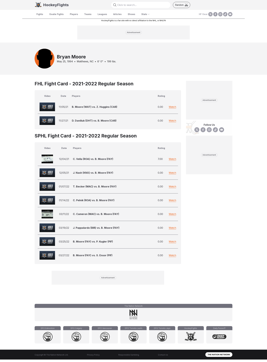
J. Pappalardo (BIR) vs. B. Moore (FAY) (96, 227)
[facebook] (215, 14)
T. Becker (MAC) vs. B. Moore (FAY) (95, 186)
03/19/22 (64, 227)
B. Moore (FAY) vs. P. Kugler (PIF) (93, 241)
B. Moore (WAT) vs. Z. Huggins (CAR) (94, 106)
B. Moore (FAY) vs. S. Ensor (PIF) (92, 255)
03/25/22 (64, 241)
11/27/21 (63, 120)
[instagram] (220, 14)
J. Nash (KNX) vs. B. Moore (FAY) (93, 172)
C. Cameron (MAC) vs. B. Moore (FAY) (96, 214)
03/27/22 (64, 255)
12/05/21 (64, 172)
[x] (210, 14)
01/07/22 (64, 186)
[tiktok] (225, 14)
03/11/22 (64, 214)
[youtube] (230, 14)
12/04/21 (64, 159)
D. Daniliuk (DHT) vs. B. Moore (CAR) (94, 120)
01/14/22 (64, 200)
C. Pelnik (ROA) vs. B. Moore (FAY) (93, 200)
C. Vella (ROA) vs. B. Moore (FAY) (93, 159)
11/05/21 (63, 106)
